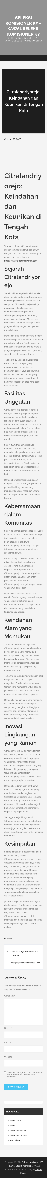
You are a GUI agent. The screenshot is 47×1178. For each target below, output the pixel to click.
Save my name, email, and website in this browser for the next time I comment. (24, 1074)
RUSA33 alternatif (18, 1135)
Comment (9, 995)
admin (9, 939)
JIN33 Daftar (16, 1120)
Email (7, 1042)
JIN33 (12, 1125)
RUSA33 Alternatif (18, 1130)
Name (8, 1028)
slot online (15, 1140)
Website (8, 1057)
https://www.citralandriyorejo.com (20, 260)
